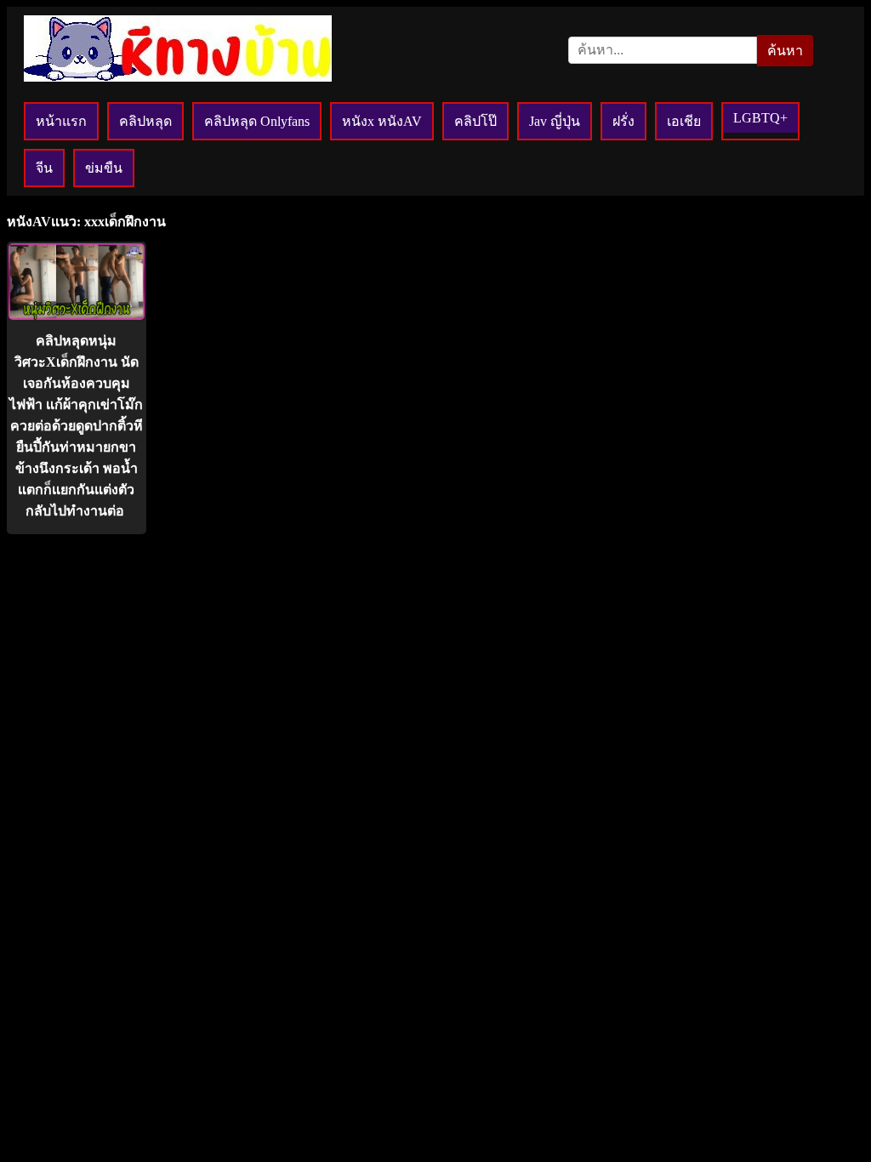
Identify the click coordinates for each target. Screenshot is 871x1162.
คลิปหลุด (145, 121)
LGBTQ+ (760, 118)
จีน (44, 168)
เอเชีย (684, 121)
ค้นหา (785, 50)
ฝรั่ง (623, 121)
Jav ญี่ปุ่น (554, 121)
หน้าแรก (61, 121)
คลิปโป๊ (475, 121)
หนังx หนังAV (382, 121)
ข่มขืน (103, 168)
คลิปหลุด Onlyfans (257, 121)
